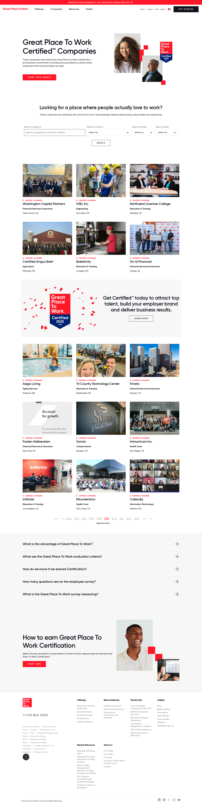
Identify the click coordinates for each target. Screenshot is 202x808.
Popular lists (136, 700)
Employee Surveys (84, 715)
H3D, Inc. (82, 204)
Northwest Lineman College (150, 204)
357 (91, 519)
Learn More (141, 318)
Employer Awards (84, 712)
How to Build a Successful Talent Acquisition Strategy (85, 779)
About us (108, 745)
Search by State (139, 127)
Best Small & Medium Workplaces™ (139, 719)
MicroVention (85, 499)
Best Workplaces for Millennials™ (139, 734)
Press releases (163, 719)
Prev (63, 519)
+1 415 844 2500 (35, 715)
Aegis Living (31, 384)
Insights (160, 700)
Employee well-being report (86, 752)
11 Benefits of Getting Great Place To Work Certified (86, 759)
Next (144, 519)
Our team (108, 757)
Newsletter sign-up (165, 726)
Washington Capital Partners (44, 204)
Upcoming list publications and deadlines (111, 715)
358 (99, 519)
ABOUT (142, 9)
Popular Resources (86, 745)
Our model (108, 754)
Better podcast (163, 709)
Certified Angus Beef (38, 261)
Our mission (109, 751)
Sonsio (81, 441)
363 (136, 519)
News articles (163, 716)
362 (129, 519)
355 (76, 519)
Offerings (81, 700)
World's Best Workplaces (141, 729)
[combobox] (109, 132)
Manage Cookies (40, 752)
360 (114, 519)
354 (69, 519)
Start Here (34, 664)
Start (56, 519)
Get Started (186, 9)
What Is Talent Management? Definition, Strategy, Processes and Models (86, 769)
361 (121, 519)
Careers (34, 730)
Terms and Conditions (31, 727)
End (150, 519)
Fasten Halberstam (36, 441)
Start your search (39, 77)
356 (84, 519)
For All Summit (83, 718)
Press (32, 733)
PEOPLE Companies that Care (139, 713)
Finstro (134, 384)
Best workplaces (111, 700)
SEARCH (163, 9)
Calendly (136, 499)
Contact (149, 9)
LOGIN (156, 9)
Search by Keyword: (32, 127)
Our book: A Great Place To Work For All (114, 762)
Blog (159, 706)
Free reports (162, 712)
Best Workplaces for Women (141, 725)
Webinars (161, 722)
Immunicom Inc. (141, 441)
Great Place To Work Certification (86, 707)
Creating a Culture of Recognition (86, 786)
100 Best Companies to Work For (141, 707)
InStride (28, 499)
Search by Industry (95, 127)
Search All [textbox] (93, 132)
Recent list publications (114, 709)
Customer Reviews (85, 722)
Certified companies (112, 706)
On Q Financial (141, 261)
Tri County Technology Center (97, 384)
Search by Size (162, 127)
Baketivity (83, 261)
